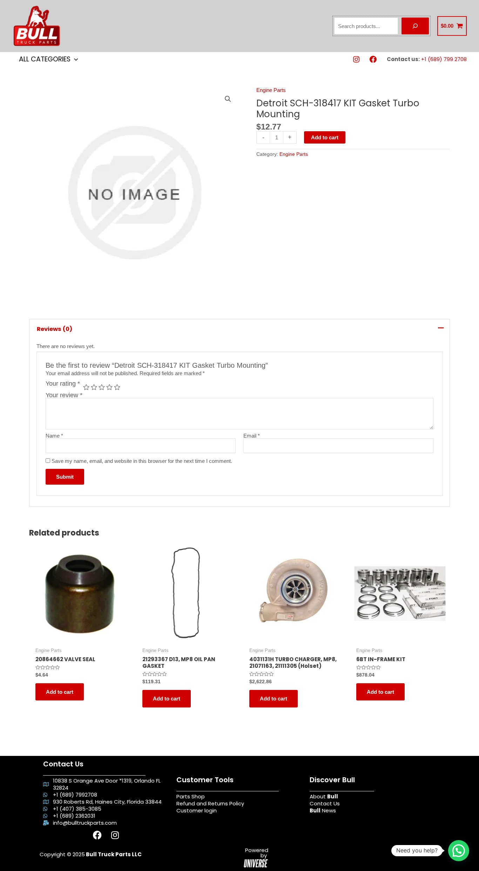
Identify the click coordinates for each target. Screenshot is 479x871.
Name (54, 435)
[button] (228, 99)
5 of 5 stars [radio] (117, 387)
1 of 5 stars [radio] (86, 387)
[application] (74, 59)
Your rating (63, 384)
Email (251, 435)
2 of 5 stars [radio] (94, 387)
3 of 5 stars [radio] (102, 387)
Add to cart (324, 137)
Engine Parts (271, 90)
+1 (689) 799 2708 (444, 59)
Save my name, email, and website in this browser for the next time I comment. (142, 461)
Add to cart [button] (59, 692)
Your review (64, 395)
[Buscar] (415, 26)
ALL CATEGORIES (44, 59)
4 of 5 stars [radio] (109, 387)
